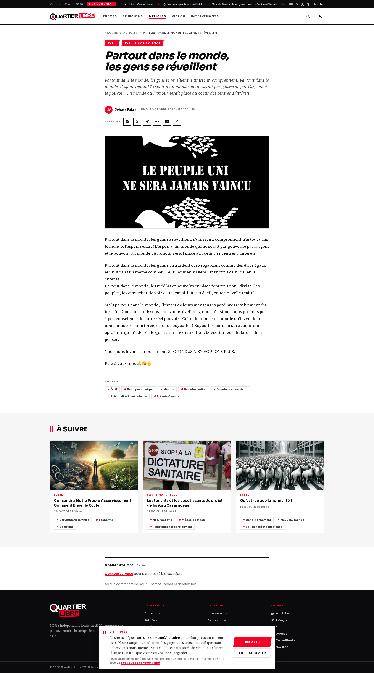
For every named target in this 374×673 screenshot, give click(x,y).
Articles (157, 16)
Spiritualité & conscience (264, 526)
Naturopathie (162, 519)
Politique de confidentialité (140, 662)
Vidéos (178, 16)
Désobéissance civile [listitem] (232, 389)
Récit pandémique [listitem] (140, 389)
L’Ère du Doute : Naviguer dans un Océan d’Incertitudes (233, 4)
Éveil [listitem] (113, 389)
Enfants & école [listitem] (168, 396)
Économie (106, 519)
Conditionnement (258, 519)
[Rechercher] (308, 16)
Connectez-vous (119, 574)
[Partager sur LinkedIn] (167, 122)
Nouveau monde (292, 519)
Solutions (66, 526)
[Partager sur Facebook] (127, 122)
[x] (302, 4)
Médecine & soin (194, 519)
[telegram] (296, 4)
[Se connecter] (320, 16)
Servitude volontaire (74, 519)
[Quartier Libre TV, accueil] (72, 16)
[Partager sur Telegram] (147, 122)
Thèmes (110, 16)
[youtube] (291, 4)
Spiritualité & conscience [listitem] (128, 396)
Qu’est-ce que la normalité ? (167, 4)
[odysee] (308, 4)
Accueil (111, 32)
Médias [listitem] (168, 389)
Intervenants (205, 16)
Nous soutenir (219, 620)
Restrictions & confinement (172, 526)
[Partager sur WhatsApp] (157, 122)
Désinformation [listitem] (195, 389)
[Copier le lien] (177, 122)
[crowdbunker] (314, 4)
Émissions (133, 16)
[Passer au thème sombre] (321, 4)
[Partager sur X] (137, 122)
